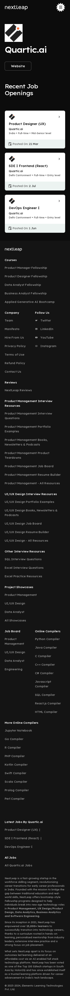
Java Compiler (46, 647)
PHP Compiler (15, 756)
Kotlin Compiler (16, 764)
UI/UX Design (15, 603)
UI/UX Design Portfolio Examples (29, 502)
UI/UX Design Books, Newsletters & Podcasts (31, 512)
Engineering (13, 669)
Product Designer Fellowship (26, 276)
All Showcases (15, 620)
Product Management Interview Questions (28, 416)
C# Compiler (44, 673)
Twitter (45, 320)
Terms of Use (14, 354)
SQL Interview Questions (23, 559)
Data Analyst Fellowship (23, 285)
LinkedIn (46, 329)
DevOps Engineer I (18, 847)
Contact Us (13, 371)
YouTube (46, 337)
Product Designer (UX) (21, 829)
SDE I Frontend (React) (22, 838)
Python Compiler (47, 639)
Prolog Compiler (17, 790)
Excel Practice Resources (23, 576)
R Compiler (13, 747)
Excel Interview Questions (24, 568)
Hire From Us (14, 337)
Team (9, 320)
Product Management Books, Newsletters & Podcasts (26, 442)
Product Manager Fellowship (26, 268)
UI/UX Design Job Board (23, 523)
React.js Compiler (48, 703)
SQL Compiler (45, 695)
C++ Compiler (45, 664)
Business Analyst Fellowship (26, 293)
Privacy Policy (15, 346)
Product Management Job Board (29, 466)
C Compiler (43, 656)
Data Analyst (14, 612)
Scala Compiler (16, 781)
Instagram (48, 346)
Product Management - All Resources (32, 483)
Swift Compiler (15, 773)
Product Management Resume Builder (33, 474)
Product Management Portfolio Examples (28, 429)
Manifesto (12, 329)
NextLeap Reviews (18, 390)
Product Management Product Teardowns (27, 455)
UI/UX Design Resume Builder (27, 532)
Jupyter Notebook (18, 730)
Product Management (21, 595)
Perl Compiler (14, 798)
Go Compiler (14, 739)
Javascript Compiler (43, 684)
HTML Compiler (46, 712)
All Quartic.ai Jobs (18, 865)
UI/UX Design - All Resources (26, 540)
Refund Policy (15, 363)
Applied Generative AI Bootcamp (30, 302)
